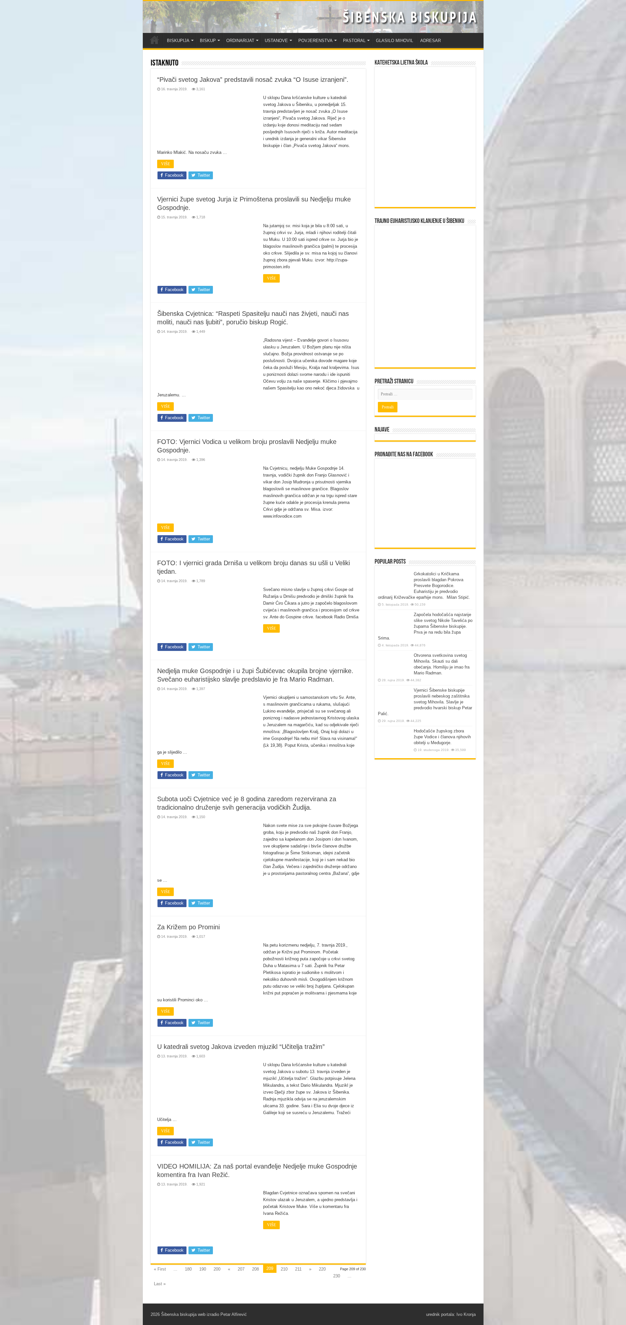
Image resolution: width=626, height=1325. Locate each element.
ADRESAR (430, 40)
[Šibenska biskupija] (313, 17)
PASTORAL (354, 40)
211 (298, 1269)
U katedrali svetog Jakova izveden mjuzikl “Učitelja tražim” (241, 1046)
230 (336, 1275)
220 (322, 1269)
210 (284, 1269)
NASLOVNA (154, 40)
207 (241, 1269)
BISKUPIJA (178, 40)
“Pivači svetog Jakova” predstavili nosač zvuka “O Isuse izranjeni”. (253, 79)
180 (188, 1269)
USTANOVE (276, 40)
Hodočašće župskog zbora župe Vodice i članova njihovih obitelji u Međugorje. (442, 737)
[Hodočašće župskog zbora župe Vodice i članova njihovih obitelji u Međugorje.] (394, 740)
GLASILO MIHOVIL (394, 40)
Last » (160, 1283)
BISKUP (208, 40)
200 (217, 1269)
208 (255, 1269)
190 (202, 1269)
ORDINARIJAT (240, 40)
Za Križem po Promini (188, 927)
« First (160, 1269)
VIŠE (165, 164)
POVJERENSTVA (315, 40)
